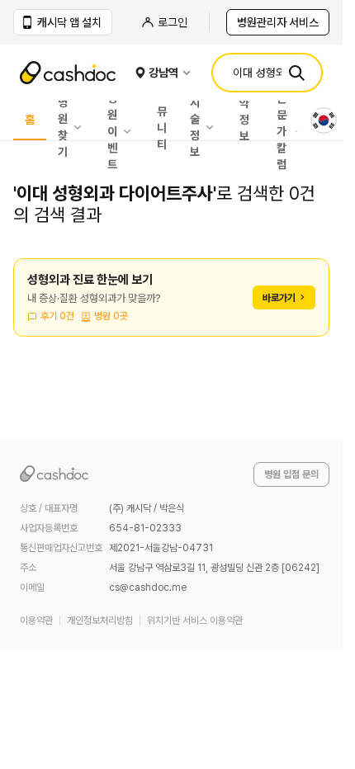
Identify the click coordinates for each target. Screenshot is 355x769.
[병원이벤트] (131, 131)
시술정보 (195, 127)
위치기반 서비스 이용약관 (195, 620)
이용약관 (36, 620)
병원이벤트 (112, 131)
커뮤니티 (162, 120)
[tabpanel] (171, 307)
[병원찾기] (82, 127)
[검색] (296, 72)
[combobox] (323, 120)
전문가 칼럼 (281, 131)
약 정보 (244, 120)
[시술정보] (214, 127)
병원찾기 (63, 127)
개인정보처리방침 (100, 620)
